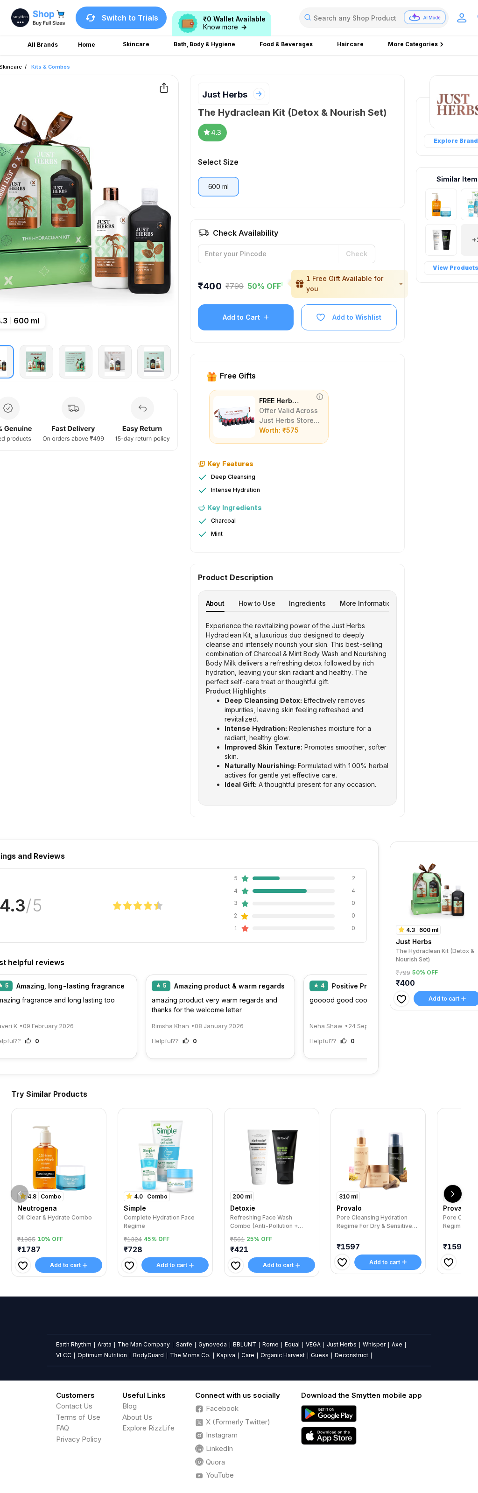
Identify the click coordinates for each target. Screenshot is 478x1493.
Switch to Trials (130, 17)
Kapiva (226, 1355)
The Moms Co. (190, 1355)
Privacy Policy (78, 1439)
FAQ (62, 1427)
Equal (292, 1344)
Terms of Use (78, 1417)
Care (247, 1355)
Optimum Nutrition (102, 1355)
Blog (129, 1406)
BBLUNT (244, 1344)
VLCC (63, 1355)
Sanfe (184, 1344)
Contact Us (74, 1406)
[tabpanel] (297, 705)
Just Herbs (224, 94)
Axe (397, 1344)
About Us (137, 1417)
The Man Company (144, 1344)
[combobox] (374, 17)
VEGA (313, 1344)
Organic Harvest (282, 1355)
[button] (349, 284)
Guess (320, 1355)
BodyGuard (148, 1355)
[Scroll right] (452, 1194)
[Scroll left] (19, 1194)
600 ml (218, 186)
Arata (105, 1344)
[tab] (215, 603)
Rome (270, 1344)
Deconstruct (351, 1355)
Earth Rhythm (73, 1344)
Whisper (374, 1344)
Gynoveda (212, 1344)
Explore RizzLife (148, 1427)
